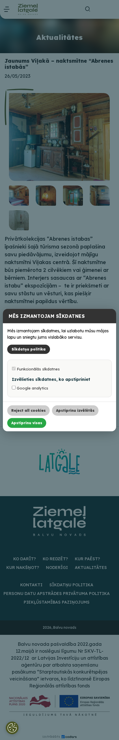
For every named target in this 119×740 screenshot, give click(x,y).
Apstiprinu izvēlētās (75, 410)
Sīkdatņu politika (29, 349)
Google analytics (32, 388)
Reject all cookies (28, 410)
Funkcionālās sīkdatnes (38, 369)
